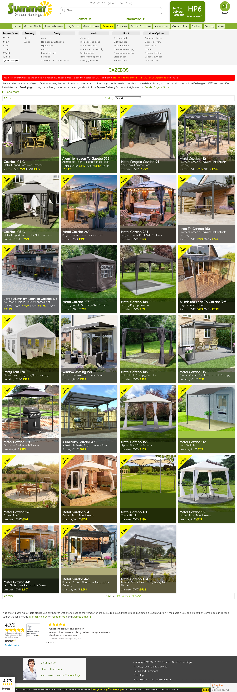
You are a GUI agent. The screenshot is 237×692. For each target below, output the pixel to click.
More (221, 26)
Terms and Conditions (146, 670)
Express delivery (81, 616)
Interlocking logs (38, 616)
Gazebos (108, 26)
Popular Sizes (10, 33)
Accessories (161, 26)
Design (57, 33)
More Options (156, 33)
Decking (196, 26)
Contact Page (72, 675)
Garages (122, 26)
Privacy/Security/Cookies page (107, 689)
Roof (126, 33)
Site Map (139, 675)
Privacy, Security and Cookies (150, 666)
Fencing (209, 26)
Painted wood (59, 616)
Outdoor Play (180, 26)
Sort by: (109, 98)
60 (118, 595)
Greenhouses (91, 26)
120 (128, 595)
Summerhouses (53, 26)
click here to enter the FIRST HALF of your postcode (140, 77)
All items (136, 595)
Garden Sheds (32, 26)
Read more (12, 91)
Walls (94, 33)
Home (17, 26)
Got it (206, 690)
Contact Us (84, 19)
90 (123, 595)
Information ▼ (135, 19)
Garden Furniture (141, 26)
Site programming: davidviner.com (153, 679)
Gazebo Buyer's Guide (156, 87)
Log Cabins (73, 26)
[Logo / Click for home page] (29, 9)
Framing (29, 33)
